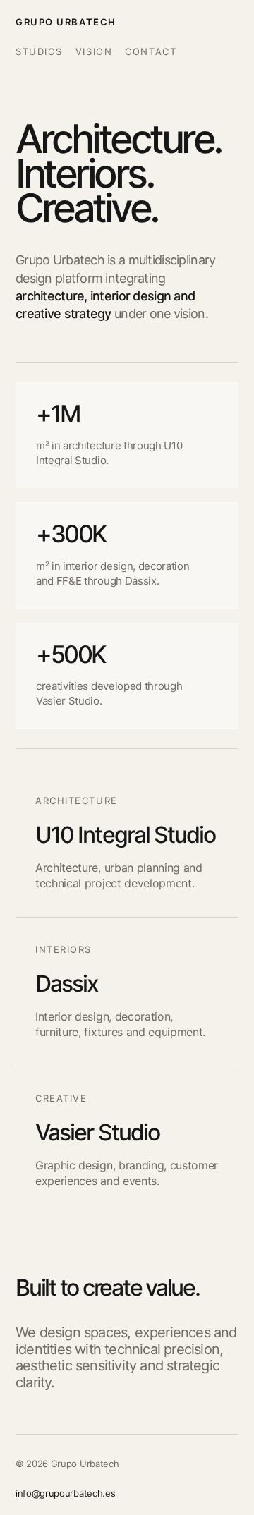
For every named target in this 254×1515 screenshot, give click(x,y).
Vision (93, 51)
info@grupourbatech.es (65, 1493)
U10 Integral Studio (125, 834)
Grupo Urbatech (66, 22)
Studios (39, 51)
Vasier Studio (97, 1132)
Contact (150, 51)
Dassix (66, 983)
